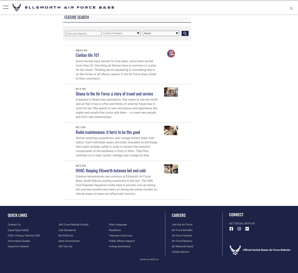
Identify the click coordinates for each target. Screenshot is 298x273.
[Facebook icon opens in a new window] (231, 228)
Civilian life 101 (87, 55)
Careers (179, 215)
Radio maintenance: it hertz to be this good (108, 132)
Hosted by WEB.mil (149, 259)
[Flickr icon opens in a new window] (247, 228)
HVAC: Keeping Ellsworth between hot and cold (111, 170)
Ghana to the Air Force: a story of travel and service (114, 93)
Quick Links (17, 215)
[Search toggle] (292, 7)
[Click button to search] (185, 33)
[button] (5, 7)
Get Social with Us (242, 223)
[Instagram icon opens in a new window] (239, 228)
